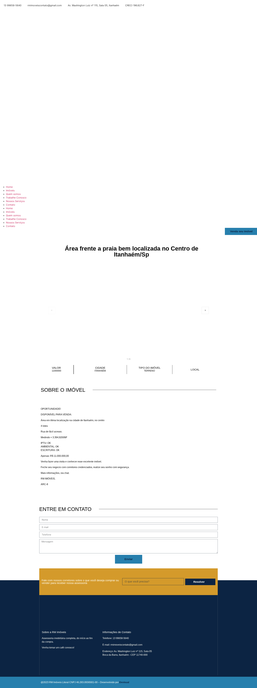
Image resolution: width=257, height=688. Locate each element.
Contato (10, 204)
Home (9, 186)
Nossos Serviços (15, 201)
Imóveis (10, 190)
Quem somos (13, 194)
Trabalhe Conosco (16, 197)
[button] (128, 310)
